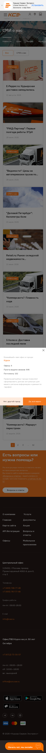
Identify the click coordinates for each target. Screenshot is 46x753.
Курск (7, 360)
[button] (24, 747)
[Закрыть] (2, 5)
